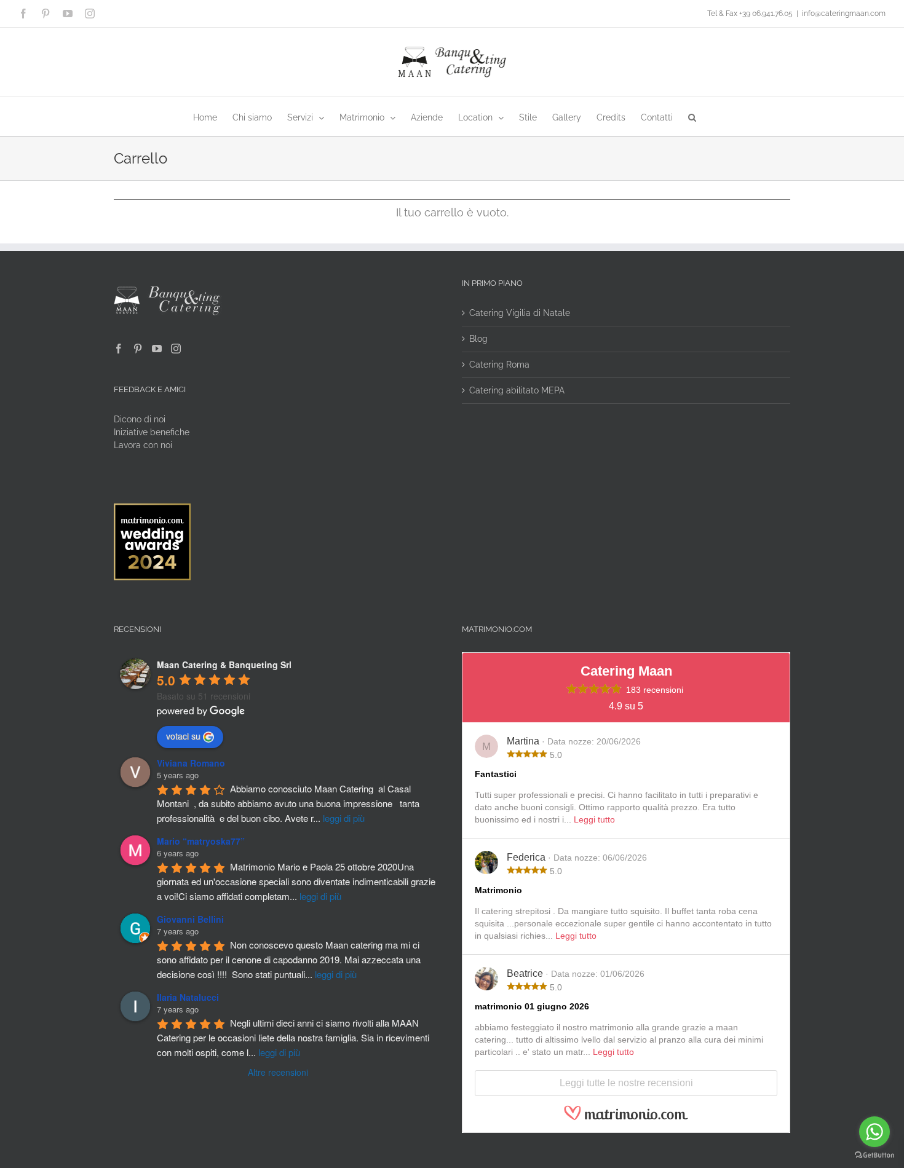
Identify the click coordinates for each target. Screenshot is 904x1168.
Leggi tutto (594, 819)
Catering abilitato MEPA (517, 390)
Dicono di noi (139, 419)
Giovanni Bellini (190, 919)
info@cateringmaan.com (844, 13)
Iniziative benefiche (151, 432)
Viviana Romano (191, 763)
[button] (692, 116)
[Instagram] (176, 348)
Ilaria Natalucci (188, 997)
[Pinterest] (138, 348)
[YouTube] (157, 348)
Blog (478, 339)
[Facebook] (119, 348)
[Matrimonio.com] (626, 1118)
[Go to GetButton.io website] (874, 1155)
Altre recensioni (278, 1072)
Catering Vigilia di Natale (519, 313)
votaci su (183, 736)
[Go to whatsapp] (874, 1131)
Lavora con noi (143, 445)
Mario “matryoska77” (201, 841)
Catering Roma (499, 364)
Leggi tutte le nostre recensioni (626, 1083)
